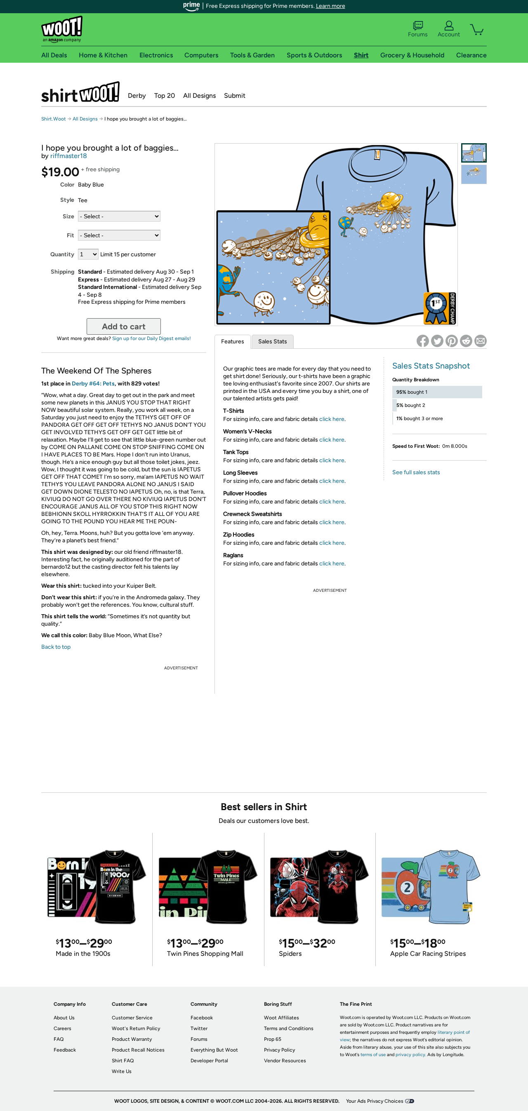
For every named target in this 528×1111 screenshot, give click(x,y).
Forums (418, 34)
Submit (234, 95)
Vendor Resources (285, 1061)
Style (67, 199)
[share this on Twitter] (437, 341)
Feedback (65, 1050)
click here (331, 419)
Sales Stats (272, 341)
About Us (64, 1018)
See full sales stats (416, 472)
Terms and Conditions (289, 1028)
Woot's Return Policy (136, 1028)
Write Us (122, 1071)
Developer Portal (209, 1061)
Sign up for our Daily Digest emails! (151, 338)
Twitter (199, 1028)
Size (68, 216)
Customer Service (132, 1018)
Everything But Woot (214, 1050)
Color (67, 184)
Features (232, 341)
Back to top (56, 646)
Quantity (62, 254)
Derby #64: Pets (93, 383)
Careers (62, 1028)
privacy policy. (411, 1054)
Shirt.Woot (80, 91)
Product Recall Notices (138, 1050)
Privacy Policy (279, 1050)
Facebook (202, 1018)
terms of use (373, 1054)
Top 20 (164, 95)
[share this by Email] (480, 341)
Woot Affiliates (281, 1018)
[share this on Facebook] (423, 341)
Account (449, 34)
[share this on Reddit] (466, 341)
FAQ (59, 1039)
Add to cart (124, 326)
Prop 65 (272, 1039)
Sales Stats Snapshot (431, 366)
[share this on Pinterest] (452, 341)
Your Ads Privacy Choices (374, 1101)
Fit (70, 235)
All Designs (199, 95)
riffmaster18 (68, 156)
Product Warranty (132, 1039)
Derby (137, 95)
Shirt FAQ (123, 1061)
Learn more (330, 5)
